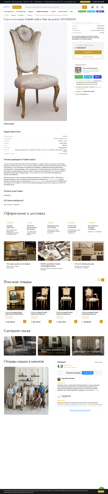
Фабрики (30, 11)
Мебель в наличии (42, 11)
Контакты (26, 2)
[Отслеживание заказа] (92, 7)
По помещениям (21, 11)
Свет (71, 11)
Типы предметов (9, 11)
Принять (101, 491)
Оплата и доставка (17, 2)
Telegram (39, 181)
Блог (31, 2)
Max (43, 181)
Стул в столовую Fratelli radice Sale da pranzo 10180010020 (64, 313)
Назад (7, 15)
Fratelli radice (63, 143)
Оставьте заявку (53, 179)
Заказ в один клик (88, 56)
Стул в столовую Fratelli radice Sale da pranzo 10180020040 (39, 313)
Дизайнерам (38, 2)
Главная (13, 15)
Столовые (20, 15)
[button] (98, 279)
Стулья (29, 15)
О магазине (7, 2)
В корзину (88, 52)
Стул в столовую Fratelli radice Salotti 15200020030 (14, 313)
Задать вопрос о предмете (84, 81)
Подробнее (7, 195)
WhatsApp (33, 181)
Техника (53, 11)
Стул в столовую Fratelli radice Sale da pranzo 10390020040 (90, 313)
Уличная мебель (63, 11)
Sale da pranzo (63, 147)
